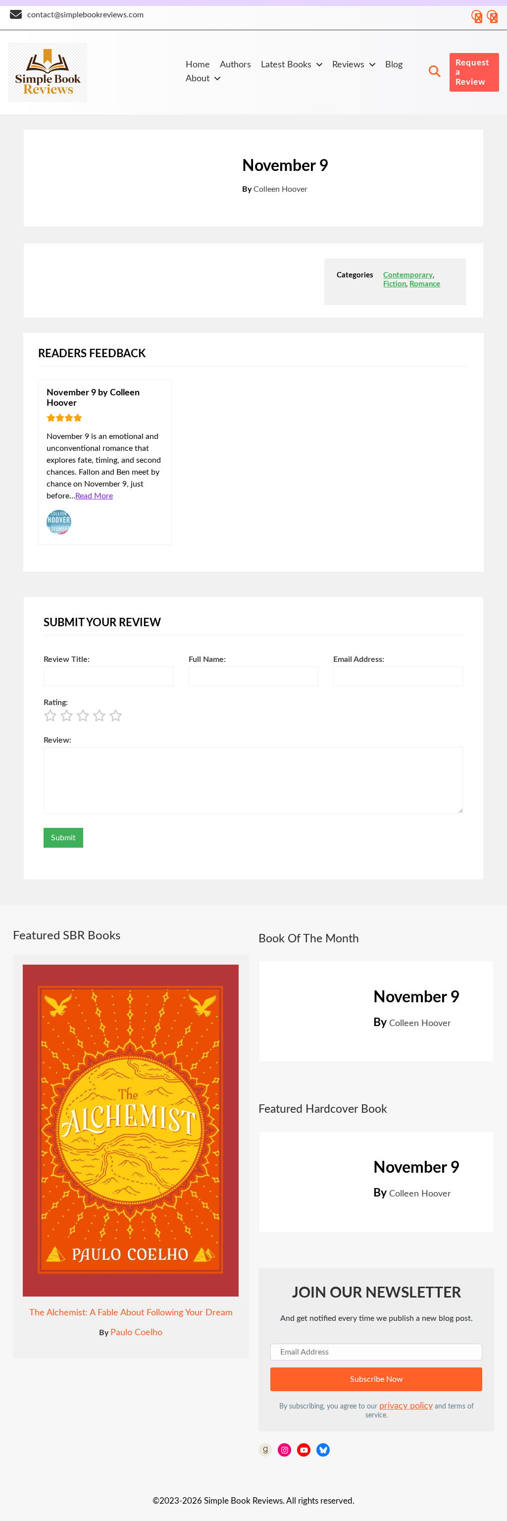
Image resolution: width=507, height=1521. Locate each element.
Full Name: (207, 659)
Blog (394, 64)
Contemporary (408, 275)
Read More (94, 496)
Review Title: (67, 659)
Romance (424, 284)
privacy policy (406, 1406)
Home (198, 64)
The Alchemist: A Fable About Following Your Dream (131, 1312)
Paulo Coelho (136, 1332)
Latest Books (286, 64)
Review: (57, 740)
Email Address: (358, 659)
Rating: (56, 702)
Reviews (348, 64)
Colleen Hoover (280, 189)
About (197, 78)
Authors (235, 64)
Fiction (394, 284)
